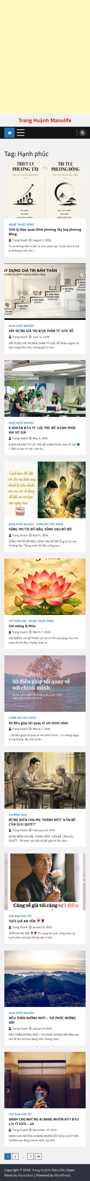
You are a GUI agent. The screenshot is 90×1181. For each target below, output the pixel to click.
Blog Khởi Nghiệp (21, 325)
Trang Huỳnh (20, 240)
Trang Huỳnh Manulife (45, 120)
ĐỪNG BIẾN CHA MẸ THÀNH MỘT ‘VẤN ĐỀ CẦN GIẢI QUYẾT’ (42, 822)
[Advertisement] (43, 12)
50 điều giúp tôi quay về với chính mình (38, 723)
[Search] (82, 133)
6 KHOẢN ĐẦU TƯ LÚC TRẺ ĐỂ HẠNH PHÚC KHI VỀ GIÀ (42, 430)
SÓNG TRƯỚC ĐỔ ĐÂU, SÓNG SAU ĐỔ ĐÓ (40, 529)
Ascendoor (25, 1175)
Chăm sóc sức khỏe (49, 524)
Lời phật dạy (18, 621)
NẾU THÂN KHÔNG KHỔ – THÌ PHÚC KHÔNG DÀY (42, 1020)
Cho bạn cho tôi (20, 916)
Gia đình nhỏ (18, 814)
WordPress (62, 1175)
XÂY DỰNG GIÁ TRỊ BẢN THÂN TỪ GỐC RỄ (41, 331)
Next (38, 1156)
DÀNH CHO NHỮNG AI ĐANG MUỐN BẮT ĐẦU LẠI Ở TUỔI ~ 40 (44, 1121)
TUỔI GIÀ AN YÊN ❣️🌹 (27, 921)
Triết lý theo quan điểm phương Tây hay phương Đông (45, 231)
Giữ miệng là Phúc (22, 626)
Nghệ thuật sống (21, 224)
